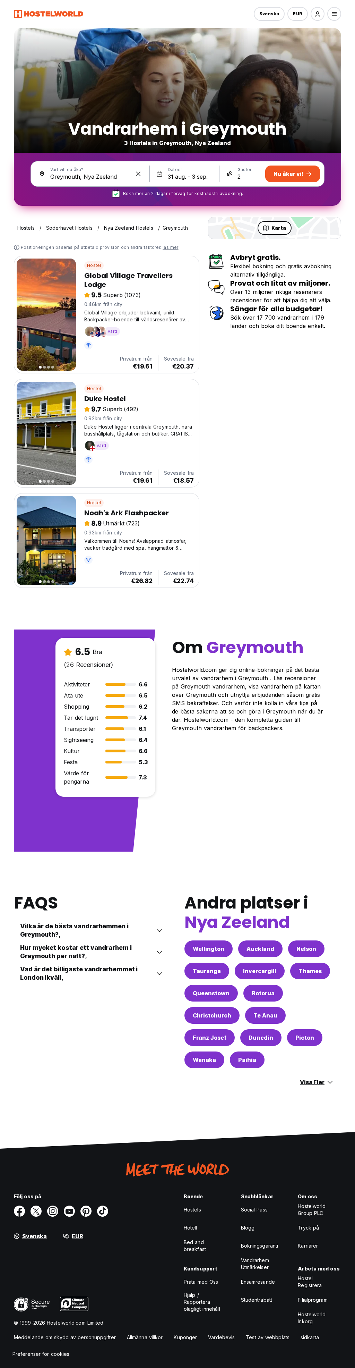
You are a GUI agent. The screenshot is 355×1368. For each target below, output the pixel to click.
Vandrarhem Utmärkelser (255, 1263)
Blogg (248, 1228)
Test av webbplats (267, 1337)
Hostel (94, 265)
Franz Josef (209, 1037)
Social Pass (254, 1210)
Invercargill (259, 971)
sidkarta (310, 1337)
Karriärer (308, 1246)
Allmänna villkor (145, 1337)
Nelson (306, 948)
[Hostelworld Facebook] (19, 1211)
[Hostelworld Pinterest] (86, 1211)
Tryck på (308, 1228)
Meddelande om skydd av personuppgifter (65, 1337)
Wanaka (204, 1059)
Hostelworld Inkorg (312, 1317)
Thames (310, 971)
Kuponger (185, 1337)
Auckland (260, 948)
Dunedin (261, 1037)
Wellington (208, 948)
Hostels (192, 1210)
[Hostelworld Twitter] (36, 1211)
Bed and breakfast (195, 1245)
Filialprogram (312, 1300)
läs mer (170, 247)
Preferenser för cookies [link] (40, 1354)
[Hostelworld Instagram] (52, 1211)
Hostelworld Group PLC (312, 1209)
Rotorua (263, 993)
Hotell (190, 1228)
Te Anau (265, 1015)
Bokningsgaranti (259, 1246)
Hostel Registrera (310, 1281)
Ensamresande (258, 1282)
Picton (304, 1037)
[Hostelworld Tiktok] (102, 1211)
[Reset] (138, 174)
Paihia (247, 1059)
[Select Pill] (317, 14)
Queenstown (211, 993)
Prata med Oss (201, 1282)
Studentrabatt (256, 1300)
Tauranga (207, 971)
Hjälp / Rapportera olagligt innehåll (202, 1302)
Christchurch (212, 1015)
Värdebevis (221, 1337)
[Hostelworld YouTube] (69, 1211)
